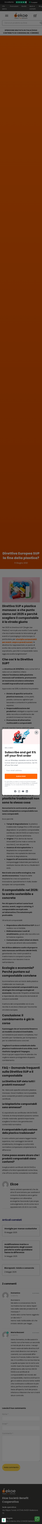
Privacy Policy (25, 783)
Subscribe (21, 776)
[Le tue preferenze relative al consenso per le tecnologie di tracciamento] (4, 1520)
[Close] (36, 732)
